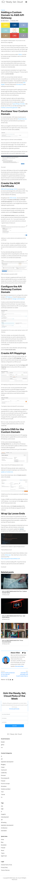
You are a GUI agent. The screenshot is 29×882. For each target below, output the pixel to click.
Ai (1, 756)
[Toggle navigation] (26, 1)
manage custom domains (18, 299)
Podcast (3, 781)
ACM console (13, 198)
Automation (4, 830)
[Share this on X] (8, 679)
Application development (7, 761)
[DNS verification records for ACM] (14, 266)
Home (2, 839)
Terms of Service (5, 870)
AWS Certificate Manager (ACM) (9, 189)
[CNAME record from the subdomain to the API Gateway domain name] (14, 486)
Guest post (4, 770)
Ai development (5, 817)
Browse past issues (14, 709)
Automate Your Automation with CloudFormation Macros (22, 674)
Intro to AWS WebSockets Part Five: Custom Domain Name (14, 592)
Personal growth (5, 778)
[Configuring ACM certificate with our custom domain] (14, 231)
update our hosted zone (7, 472)
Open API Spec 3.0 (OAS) (19, 104)
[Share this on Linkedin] (10, 679)
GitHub (20, 54)
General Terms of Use (6, 864)
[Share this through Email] (12, 679)
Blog (2, 842)
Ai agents (3, 814)
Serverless (3, 786)
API (2, 759)
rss (2, 747)
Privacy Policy (4, 867)
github (2, 744)
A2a (2, 806)
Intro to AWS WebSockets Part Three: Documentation (12, 641)
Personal (3, 775)
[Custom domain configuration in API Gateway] (14, 319)
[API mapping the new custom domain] (14, 377)
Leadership (4, 772)
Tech (2, 792)
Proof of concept (5, 783)
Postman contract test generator (9, 107)
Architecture (4, 828)
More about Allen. (19, 666)
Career (3, 767)
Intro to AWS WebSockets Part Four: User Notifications (13, 616)
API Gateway (9, 297)
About (2, 850)
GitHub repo (8, 555)
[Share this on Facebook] (7, 679)
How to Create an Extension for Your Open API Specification (8, 674)
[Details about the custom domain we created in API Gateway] (14, 458)
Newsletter (4, 845)
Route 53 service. (22, 119)
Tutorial (3, 10)
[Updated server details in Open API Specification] (14, 539)
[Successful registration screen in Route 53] (14, 161)
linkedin (3, 742)
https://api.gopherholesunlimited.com (10, 558)
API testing (3, 822)
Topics (2, 853)
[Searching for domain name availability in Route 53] (14, 135)
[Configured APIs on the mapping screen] (14, 401)
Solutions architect (5, 789)
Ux (1, 797)
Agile (2, 809)
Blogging (3, 764)
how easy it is (19, 84)
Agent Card (4, 856)
